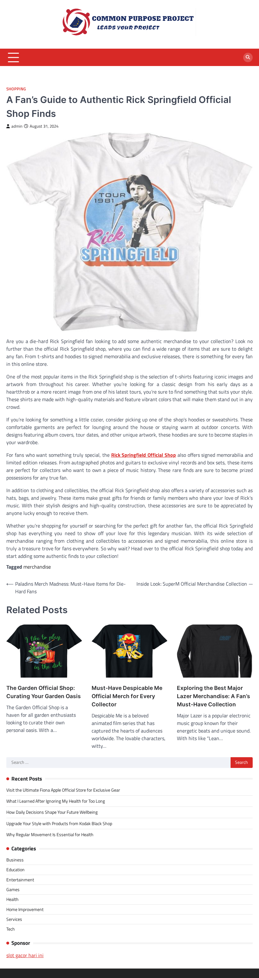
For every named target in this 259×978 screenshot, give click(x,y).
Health (12, 899)
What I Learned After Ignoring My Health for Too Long (55, 801)
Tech (10, 929)
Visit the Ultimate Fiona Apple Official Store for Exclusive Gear (63, 790)
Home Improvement (25, 909)
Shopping (16, 89)
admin (16, 126)
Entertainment (20, 880)
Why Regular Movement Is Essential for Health (49, 834)
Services (14, 919)
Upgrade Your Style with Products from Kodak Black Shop (59, 823)
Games (13, 889)
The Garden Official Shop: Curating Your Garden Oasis (43, 692)
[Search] (248, 57)
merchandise (37, 566)
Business (15, 860)
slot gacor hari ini (25, 955)
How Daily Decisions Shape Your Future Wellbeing (52, 812)
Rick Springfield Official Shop (143, 455)
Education (15, 869)
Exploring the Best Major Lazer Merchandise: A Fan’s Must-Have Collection (213, 696)
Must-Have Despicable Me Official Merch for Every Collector (127, 696)
